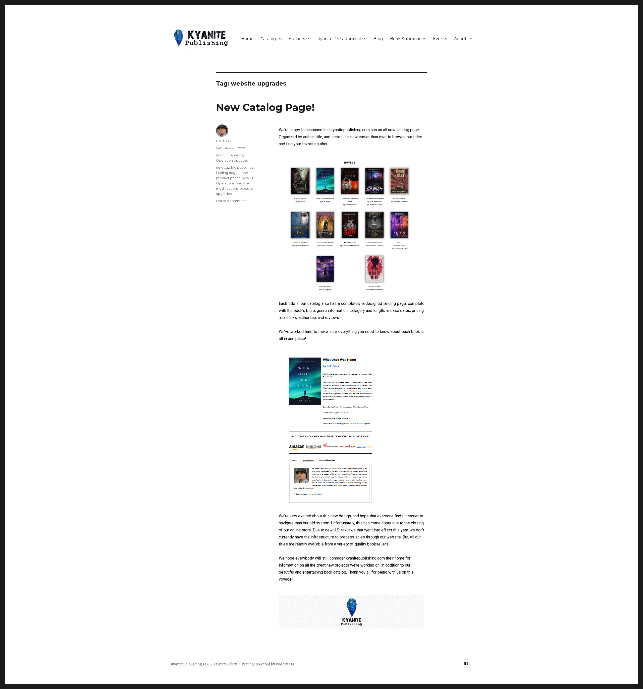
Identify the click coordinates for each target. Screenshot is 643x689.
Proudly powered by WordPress (268, 664)
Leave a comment (231, 201)
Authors (297, 38)
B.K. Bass (223, 141)
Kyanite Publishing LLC (190, 664)
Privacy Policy (225, 664)
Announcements (229, 155)
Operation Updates (232, 160)
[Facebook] (466, 663)
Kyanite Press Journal (339, 38)
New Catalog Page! (265, 107)
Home (247, 38)
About (460, 38)
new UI (247, 178)
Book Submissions (408, 38)
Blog (378, 38)
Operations (225, 183)
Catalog (268, 38)
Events (440, 38)
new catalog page (231, 167)
